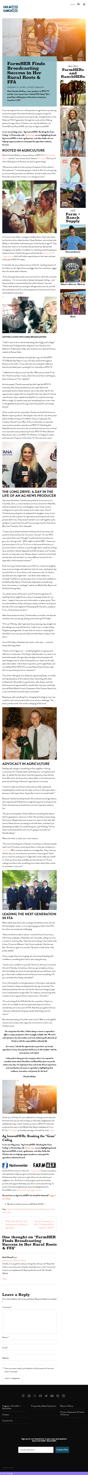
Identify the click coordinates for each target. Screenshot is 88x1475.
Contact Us (7, 1420)
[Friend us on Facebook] (40, 1396)
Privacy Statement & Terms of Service (72, 1413)
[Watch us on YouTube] (52, 1396)
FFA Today (41, 158)
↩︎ (45, 1204)
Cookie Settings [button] (6, 1473)
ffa (41, 1209)
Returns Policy (66, 1405)
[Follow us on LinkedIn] (63, 1396)
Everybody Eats (25, 1209)
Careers (5, 1414)
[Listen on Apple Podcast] (23, 1396)
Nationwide (29, 135)
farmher (36, 1209)
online (51, 1130)
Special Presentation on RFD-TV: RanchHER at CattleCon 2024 (44, 1224)
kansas (46, 1209)
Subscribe (62, 1450)
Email (5, 1347)
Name (5, 1337)
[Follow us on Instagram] (35, 1396)
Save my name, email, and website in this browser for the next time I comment (29, 1370)
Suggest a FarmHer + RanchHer (11, 1407)
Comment (7, 1307)
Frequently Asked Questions (43, 1405)
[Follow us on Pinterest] (58, 1396)
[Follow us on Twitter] (46, 1396)
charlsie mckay (13, 1209)
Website (5, 1358)
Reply (4, 1278)
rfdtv (9, 1212)
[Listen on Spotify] (29, 1396)
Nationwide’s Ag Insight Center (28, 1189)
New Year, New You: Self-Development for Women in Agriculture (16, 1224)
